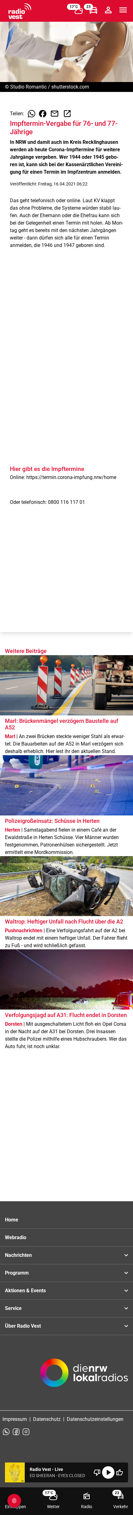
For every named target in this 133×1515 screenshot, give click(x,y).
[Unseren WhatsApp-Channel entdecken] (6, 1431)
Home (11, 1220)
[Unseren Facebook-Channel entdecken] (16, 1431)
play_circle (108, 1472)
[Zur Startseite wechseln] (20, 11)
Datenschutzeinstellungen (95, 1419)
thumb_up (119, 1472)
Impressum (14, 1419)
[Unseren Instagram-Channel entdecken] (26, 1431)
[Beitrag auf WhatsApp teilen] (31, 113)
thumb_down (97, 1472)
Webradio (15, 1237)
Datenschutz (47, 1419)
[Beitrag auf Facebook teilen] (42, 113)
